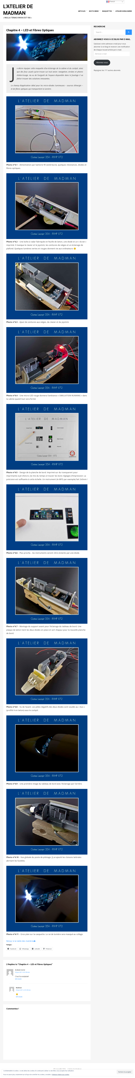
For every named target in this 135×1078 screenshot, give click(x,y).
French (112, 1)
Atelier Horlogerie (123, 11)
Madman (19, 988)
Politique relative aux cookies (60, 1074)
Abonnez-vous (102, 62)
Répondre (18, 979)
